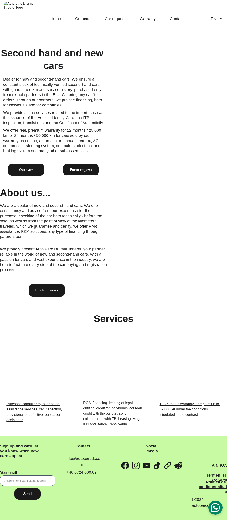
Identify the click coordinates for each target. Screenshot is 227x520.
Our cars (82, 19)
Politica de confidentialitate (213, 487)
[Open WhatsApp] (215, 508)
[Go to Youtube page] (146, 465)
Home (55, 19)
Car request (115, 19)
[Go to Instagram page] (136, 465)
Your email (8, 472)
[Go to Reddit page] (178, 465)
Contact (177, 19)
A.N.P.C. (219, 465)
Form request (81, 170)
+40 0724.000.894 (83, 472)
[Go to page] (168, 465)
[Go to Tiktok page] (157, 465)
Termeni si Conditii (216, 477)
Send (27, 494)
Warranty (148, 19)
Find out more (46, 290)
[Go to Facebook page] (125, 465)
